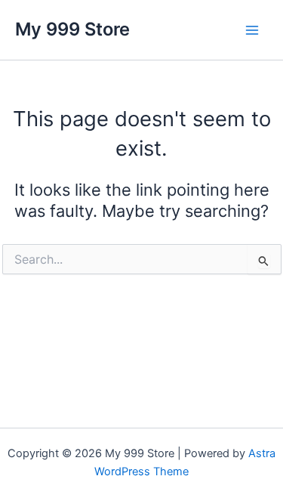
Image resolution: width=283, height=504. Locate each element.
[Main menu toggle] (252, 30)
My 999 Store (72, 29)
